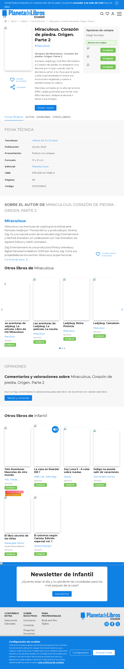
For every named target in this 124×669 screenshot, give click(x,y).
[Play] (55, 429)
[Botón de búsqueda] (102, 14)
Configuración (81, 652)
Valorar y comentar (18, 398)
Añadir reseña (46, 107)
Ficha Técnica (14, 117)
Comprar (108, 50)
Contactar (28, 625)
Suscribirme (62, 593)
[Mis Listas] (106, 14)
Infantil (36, 140)
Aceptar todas (104, 652)
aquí (7, 6)
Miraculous (15, 221)
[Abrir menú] (119, 14)
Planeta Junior (40, 166)
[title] (100, 616)
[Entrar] (112, 14)
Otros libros (61, 117)
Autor (30, 117)
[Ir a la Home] (6, 21)
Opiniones (43, 117)
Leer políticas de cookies (51, 662)
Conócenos (29, 620)
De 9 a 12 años (49, 140)
